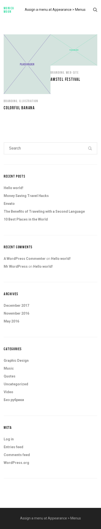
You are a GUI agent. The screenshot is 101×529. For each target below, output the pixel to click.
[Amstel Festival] (73, 58)
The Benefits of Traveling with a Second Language (44, 211)
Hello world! (13, 188)
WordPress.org (16, 463)
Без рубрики (14, 400)
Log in (9, 439)
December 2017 (16, 305)
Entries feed (13, 447)
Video (8, 392)
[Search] (90, 148)
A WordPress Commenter (25, 259)
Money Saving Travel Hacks (26, 196)
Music (9, 368)
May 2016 (11, 321)
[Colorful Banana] (27, 72)
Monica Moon (9, 9)
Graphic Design (16, 360)
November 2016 (16, 313)
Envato (9, 204)
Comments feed (17, 455)
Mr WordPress (16, 266)
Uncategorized (16, 384)
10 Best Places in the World (26, 219)
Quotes (9, 376)
